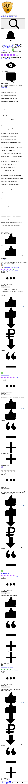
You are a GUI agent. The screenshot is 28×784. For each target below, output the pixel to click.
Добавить (14, 782)
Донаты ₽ (3, 259)
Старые (12, 263)
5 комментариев (4, 232)
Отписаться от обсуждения (7, 262)
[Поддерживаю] (11, 306)
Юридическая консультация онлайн (9, 16)
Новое (6, 47)
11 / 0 (2, 245)
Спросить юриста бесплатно (7, 29)
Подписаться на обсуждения (20, 262)
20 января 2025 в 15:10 (6, 58)
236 (10, 781)
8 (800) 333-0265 (16, 45)
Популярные (3, 263)
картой (22, 349)
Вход (2, 43)
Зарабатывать (4, 87)
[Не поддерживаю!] (11, 317)
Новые (8, 263)
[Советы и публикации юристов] (7, 13)
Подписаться (4, 258)
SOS (4, 50)
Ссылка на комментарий (6, 284)
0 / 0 (3, 257)
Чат (2, 286)
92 (9, 779)
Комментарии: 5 (4, 261)
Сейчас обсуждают (7, 46)
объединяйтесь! (13, 15)
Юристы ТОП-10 (7, 45)
